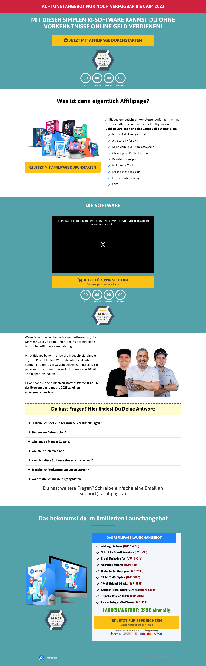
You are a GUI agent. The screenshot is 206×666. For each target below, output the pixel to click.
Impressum (150, 656)
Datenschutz (162, 656)
